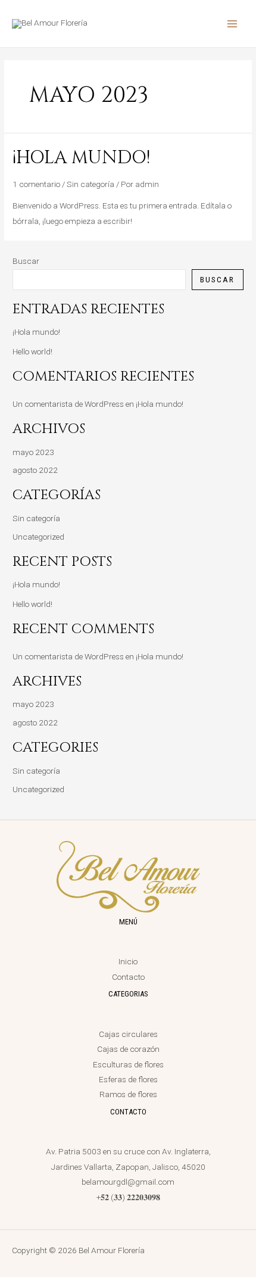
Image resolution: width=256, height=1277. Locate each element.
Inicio (128, 961)
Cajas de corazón (128, 1049)
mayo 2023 (33, 452)
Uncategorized (38, 536)
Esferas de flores (128, 1079)
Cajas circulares (128, 1034)
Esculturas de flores (128, 1064)
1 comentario (36, 184)
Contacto (128, 977)
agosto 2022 (35, 470)
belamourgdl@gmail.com (128, 1181)
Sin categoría (90, 184)
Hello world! (32, 351)
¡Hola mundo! (81, 158)
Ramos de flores (128, 1094)
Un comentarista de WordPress (68, 404)
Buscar (26, 261)
